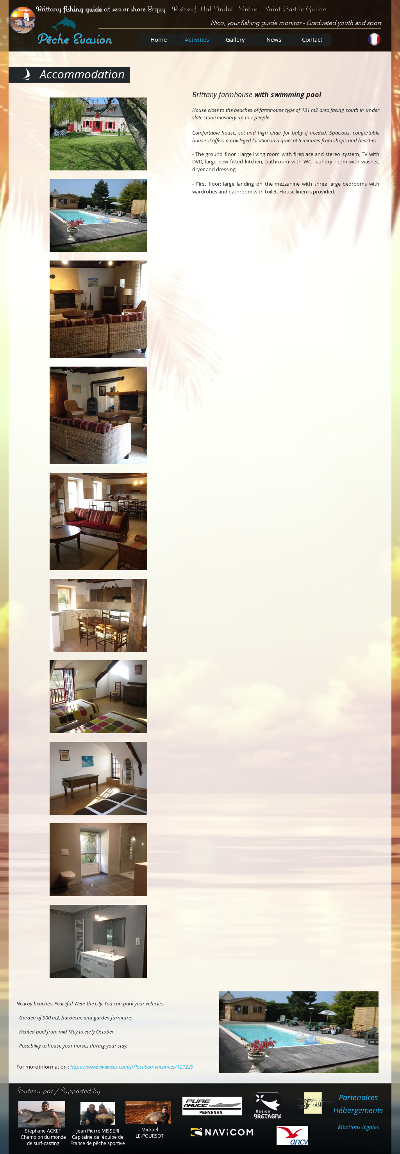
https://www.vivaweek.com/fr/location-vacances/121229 (131, 1066)
